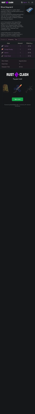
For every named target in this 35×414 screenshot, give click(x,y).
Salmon (6, 52)
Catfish (6, 46)
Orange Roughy (8, 49)
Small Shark (7, 56)
